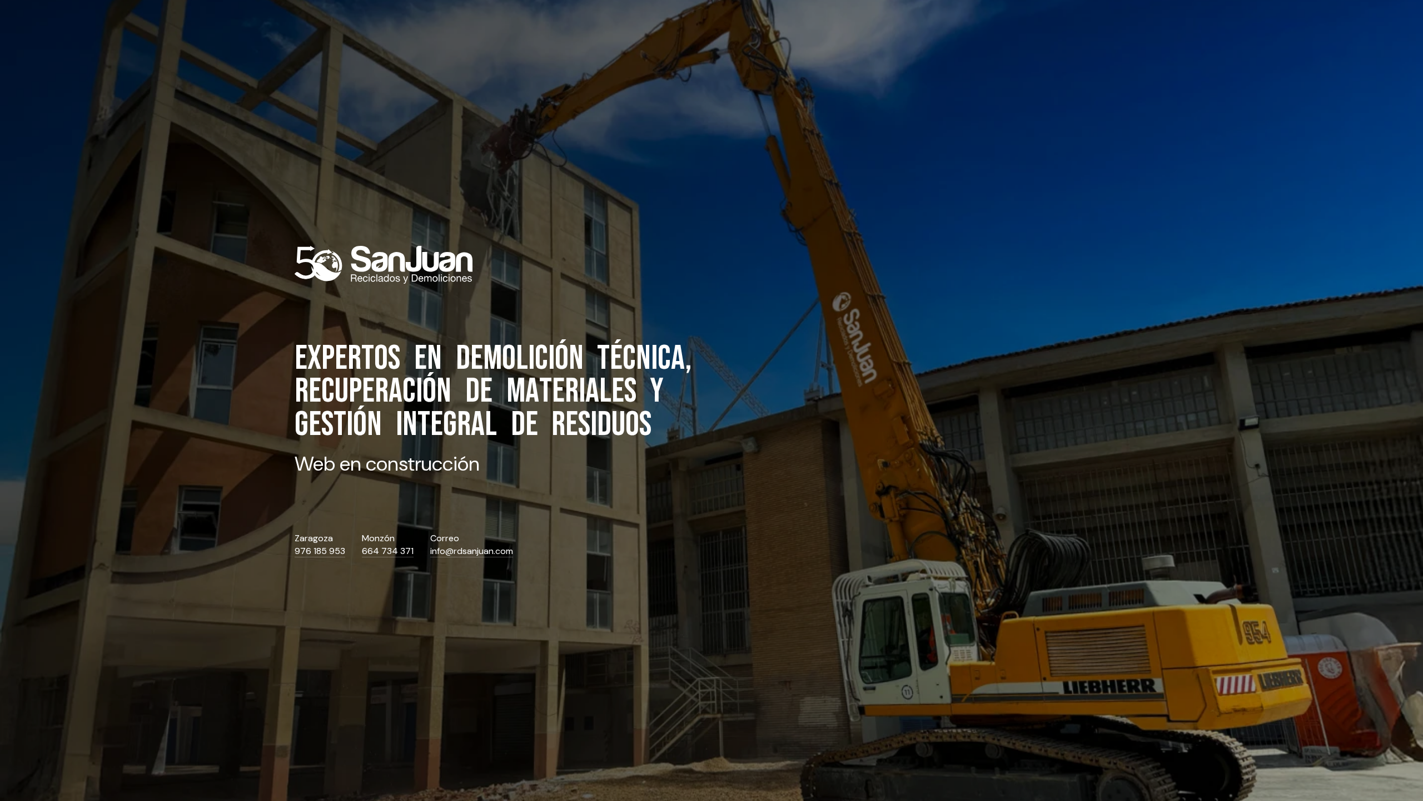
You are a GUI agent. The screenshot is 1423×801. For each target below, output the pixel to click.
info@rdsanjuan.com (471, 551)
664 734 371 (388, 551)
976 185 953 (320, 551)
